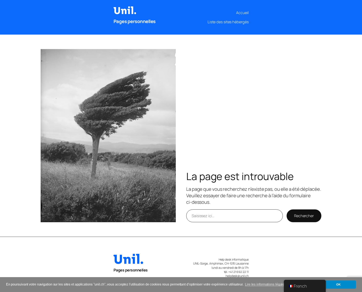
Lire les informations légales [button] (265, 284)
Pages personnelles (135, 21)
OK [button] (338, 284)
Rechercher (304, 215)
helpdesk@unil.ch (237, 276)
